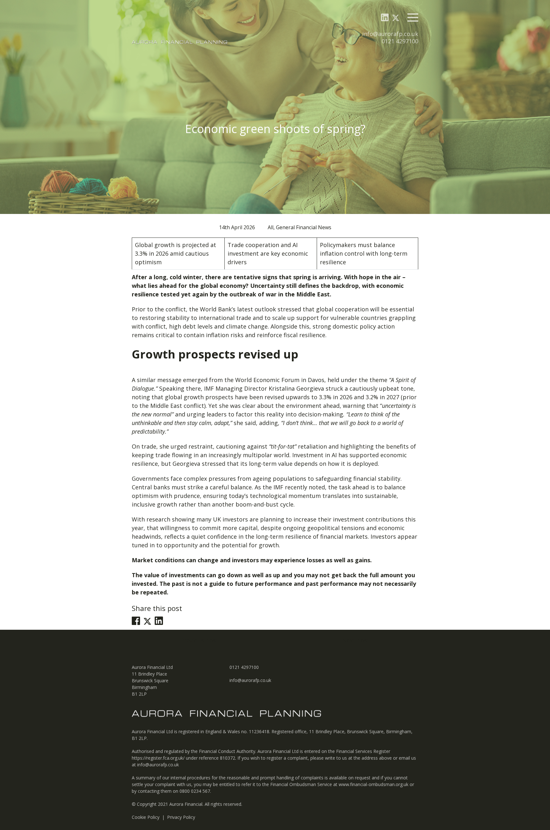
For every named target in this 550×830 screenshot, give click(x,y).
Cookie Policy (145, 817)
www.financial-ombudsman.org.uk (373, 784)
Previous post (199, 640)
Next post (356, 640)
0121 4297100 (400, 41)
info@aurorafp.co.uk (390, 34)
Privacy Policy (181, 817)
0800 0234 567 (195, 791)
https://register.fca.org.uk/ (158, 758)
